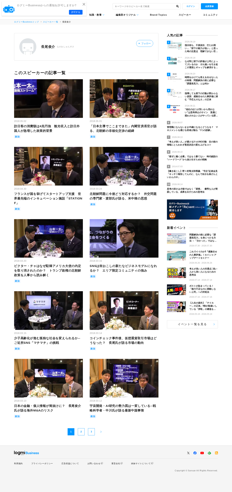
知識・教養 (95, 14)
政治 (17, 136)
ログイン (190, 6)
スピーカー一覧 (50, 22)
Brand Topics (158, 14)
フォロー (144, 43)
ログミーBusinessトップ (26, 22)
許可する (75, 12)
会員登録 (209, 6)
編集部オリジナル (126, 14)
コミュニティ (210, 14)
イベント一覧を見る (192, 324)
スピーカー (185, 14)
